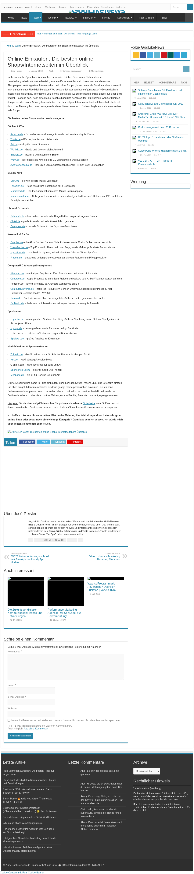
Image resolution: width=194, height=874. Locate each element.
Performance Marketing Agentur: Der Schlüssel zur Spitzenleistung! (64, 613)
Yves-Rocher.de (19, 247)
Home (11, 17)
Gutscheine (89, 403)
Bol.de (13, 144)
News (24, 17)
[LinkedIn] (153, 7)
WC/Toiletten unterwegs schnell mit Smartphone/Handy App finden (30, 558)
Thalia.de (15, 139)
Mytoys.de (16, 328)
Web (36, 17)
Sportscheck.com (20, 369)
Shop (164, 17)
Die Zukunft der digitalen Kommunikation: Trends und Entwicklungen (25, 613)
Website (12, 708)
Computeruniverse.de (22, 288)
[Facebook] (146, 7)
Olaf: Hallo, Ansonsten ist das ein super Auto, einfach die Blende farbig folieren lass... (101, 813)
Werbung (50, 7)
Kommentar (15, 651)
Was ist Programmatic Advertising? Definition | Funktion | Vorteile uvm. (102, 586)
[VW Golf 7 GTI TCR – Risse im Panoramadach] (134, 161)
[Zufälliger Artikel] (189, 17)
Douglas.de (16, 242)
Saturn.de (15, 298)
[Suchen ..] (190, 7)
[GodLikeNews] (97, 11)
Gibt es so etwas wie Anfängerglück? (23, 823)
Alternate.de (17, 273)
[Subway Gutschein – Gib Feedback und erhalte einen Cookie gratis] (134, 91)
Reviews (69, 17)
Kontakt (62, 7)
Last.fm (14, 180)
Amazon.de (16, 134)
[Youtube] (156, 7)
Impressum (75, 7)
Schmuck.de (17, 216)
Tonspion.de (17, 185)
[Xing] (160, 7)
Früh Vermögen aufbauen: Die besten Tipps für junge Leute (67, 33)
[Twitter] (149, 7)
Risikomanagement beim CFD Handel (158, 127)
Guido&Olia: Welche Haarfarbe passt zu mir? (162, 150)
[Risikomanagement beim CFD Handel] (134, 127)
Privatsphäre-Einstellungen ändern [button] (105, 7)
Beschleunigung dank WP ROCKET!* (83, 865)
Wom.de (15, 159)
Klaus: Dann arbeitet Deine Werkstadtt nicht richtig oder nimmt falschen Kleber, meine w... (102, 825)
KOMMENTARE (167, 82)
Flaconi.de (16, 257)
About (38, 7)
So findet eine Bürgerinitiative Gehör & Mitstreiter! (30, 817)
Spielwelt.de (17, 338)
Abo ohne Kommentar (36, 728)
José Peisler (16, 71)
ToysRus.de (16, 319)
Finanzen (88, 17)
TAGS (184, 82)
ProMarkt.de (17, 303)
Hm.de (14, 359)
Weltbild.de (16, 149)
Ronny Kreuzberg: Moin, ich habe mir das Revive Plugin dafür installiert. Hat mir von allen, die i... (102, 800)
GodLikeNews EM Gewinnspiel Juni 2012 (160, 103)
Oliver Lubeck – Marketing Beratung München (104, 557)
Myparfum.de (17, 252)
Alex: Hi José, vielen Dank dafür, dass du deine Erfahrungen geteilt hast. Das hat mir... (102, 787)
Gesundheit (123, 17)
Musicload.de (17, 191)
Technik (52, 17)
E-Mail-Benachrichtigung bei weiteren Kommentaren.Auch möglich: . (40, 727)
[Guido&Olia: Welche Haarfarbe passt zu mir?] (134, 151)
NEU (136, 82)
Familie (106, 17)
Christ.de (15, 221)
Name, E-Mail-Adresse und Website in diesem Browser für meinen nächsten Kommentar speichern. (65, 720)
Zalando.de (16, 354)
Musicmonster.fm (19, 196)
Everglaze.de (17, 226)
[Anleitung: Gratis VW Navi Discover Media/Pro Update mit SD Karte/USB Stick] (134, 114)
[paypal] (167, 7)
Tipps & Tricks (146, 17)
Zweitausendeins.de (21, 164)
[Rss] (142, 7)
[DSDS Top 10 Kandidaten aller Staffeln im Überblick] (134, 137)
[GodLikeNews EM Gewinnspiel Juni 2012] (134, 104)
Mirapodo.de (17, 375)
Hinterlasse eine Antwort (71, 71)
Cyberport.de (17, 278)
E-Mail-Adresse (17, 696)
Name (12, 685)
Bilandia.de (16, 154)
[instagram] (164, 7)
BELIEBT (148, 82)
